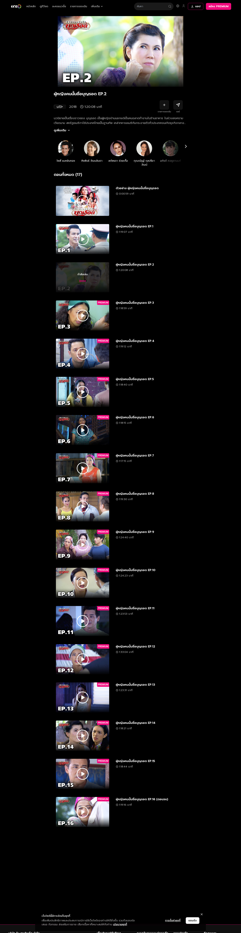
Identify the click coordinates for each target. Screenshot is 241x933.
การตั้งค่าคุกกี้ (173, 921)
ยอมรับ (192, 921)
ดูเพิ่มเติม (60, 130)
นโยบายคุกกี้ (120, 924)
